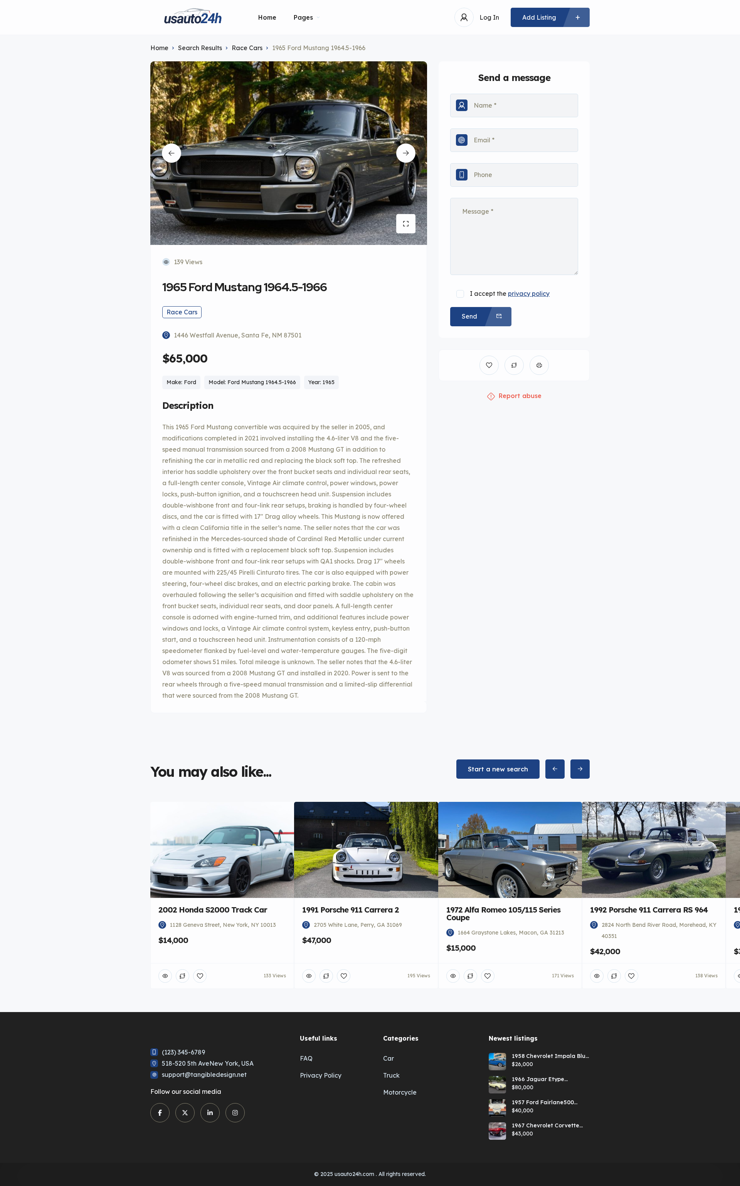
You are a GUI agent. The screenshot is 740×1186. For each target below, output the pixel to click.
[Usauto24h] (192, 17)
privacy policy (529, 293)
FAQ (306, 1058)
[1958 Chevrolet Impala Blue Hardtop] (497, 1061)
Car (388, 1058)
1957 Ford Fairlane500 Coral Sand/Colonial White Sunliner (549, 1102)
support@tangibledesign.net (204, 1074)
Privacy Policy (320, 1075)
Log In (489, 17)
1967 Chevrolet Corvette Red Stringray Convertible (548, 1125)
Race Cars (247, 48)
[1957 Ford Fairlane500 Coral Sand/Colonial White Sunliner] (497, 1108)
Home (267, 17)
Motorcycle (400, 1092)
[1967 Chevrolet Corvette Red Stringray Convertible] (497, 1131)
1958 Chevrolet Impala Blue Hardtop (550, 1056)
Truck (391, 1075)
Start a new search (498, 769)
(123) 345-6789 (183, 1052)
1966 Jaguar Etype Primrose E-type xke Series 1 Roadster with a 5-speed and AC (549, 1079)
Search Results (200, 48)
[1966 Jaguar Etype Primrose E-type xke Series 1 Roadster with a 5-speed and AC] (497, 1084)
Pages (303, 17)
